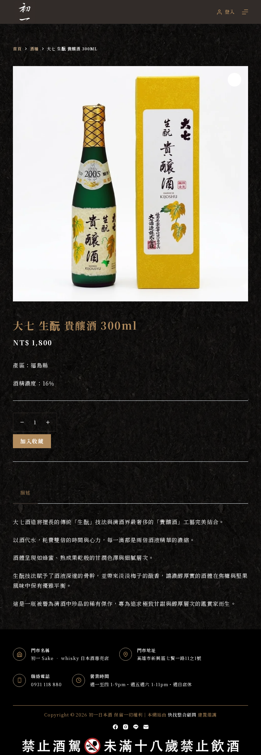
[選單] (245, 12)
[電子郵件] (146, 726)
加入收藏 (32, 441)
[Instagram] (125, 726)
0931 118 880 (46, 684)
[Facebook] (115, 726)
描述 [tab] (25, 492)
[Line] (135, 726)
